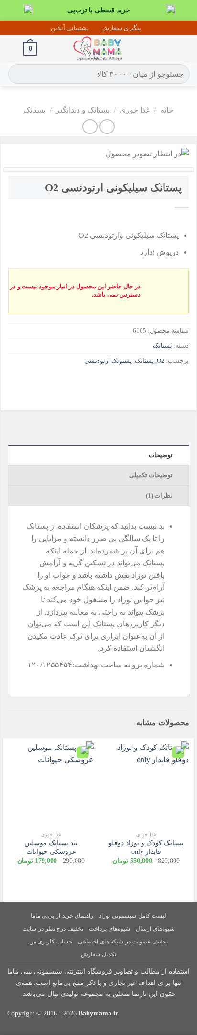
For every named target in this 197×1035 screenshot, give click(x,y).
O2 (160, 361)
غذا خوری (135, 110)
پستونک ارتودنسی (108, 361)
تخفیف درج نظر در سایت (52, 928)
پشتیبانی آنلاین (70, 28)
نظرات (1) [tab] (160, 495)
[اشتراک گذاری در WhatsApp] (180, 382)
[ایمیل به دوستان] (128, 382)
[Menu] (184, 49)
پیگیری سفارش (121, 28)
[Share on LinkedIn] (94, 382)
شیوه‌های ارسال (155, 928)
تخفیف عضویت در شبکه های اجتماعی (123, 941)
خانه (167, 110)
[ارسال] (17, 74)
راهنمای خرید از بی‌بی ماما (62, 915)
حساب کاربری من (50, 941)
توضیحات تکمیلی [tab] (152, 475)
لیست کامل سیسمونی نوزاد (132, 915)
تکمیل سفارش (99, 954)
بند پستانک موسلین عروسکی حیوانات (50, 847)
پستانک (34, 110)
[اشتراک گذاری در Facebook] (163, 382)
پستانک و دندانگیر (82, 110)
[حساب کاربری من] (12, 48)
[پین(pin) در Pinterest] (111, 382)
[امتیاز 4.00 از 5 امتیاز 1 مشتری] (98, 220)
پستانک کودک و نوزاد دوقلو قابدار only (146, 847)
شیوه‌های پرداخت (109, 928)
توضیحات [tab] (161, 455)
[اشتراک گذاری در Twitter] (145, 382)
